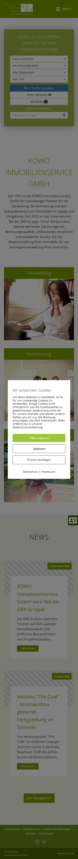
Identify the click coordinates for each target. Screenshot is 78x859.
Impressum (48, 471)
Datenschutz (30, 471)
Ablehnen (39, 448)
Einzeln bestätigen (39, 459)
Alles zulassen (39, 438)
